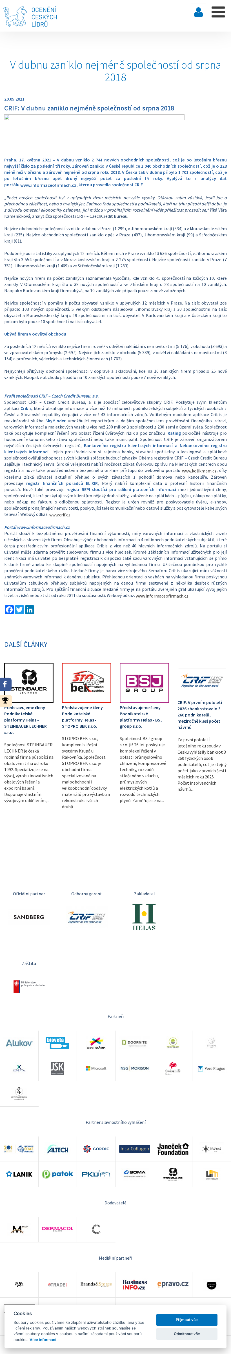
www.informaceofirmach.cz (162, 596)
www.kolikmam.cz (199, 471)
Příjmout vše (187, 1319)
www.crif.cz (59, 515)
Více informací (43, 1339)
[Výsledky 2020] (7, 700)
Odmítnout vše (187, 1333)
